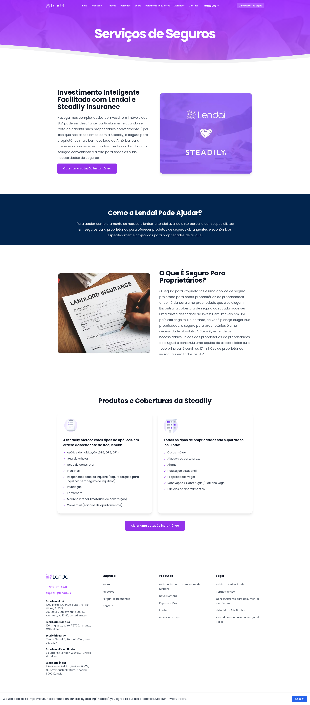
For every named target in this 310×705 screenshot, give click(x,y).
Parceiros (126, 5)
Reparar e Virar (168, 603)
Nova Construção (170, 617)
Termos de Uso (225, 591)
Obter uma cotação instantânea (87, 168)
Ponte (163, 610)
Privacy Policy (176, 699)
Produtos (97, 5)
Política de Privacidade (230, 584)
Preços (112, 5)
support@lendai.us (58, 593)
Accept (299, 699)
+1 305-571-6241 (56, 587)
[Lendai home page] (55, 6)
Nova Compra (168, 596)
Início (84, 5)
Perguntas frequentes (157, 5)
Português (209, 6)
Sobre (138, 5)
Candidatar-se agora (250, 5)
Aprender (179, 5)
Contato (193, 5)
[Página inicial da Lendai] (57, 576)
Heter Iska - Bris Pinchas (231, 610)
